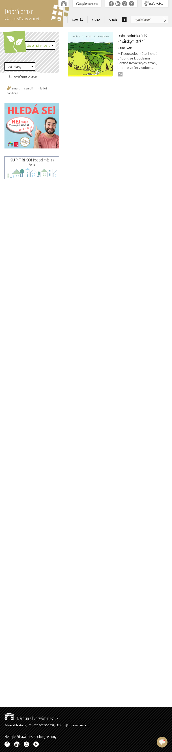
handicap (12, 93)
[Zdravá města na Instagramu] (27, 744)
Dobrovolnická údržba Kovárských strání (134, 38)
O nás (113, 19)
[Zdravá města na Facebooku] (7, 744)
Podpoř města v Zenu (31, 162)
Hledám (57, 19)
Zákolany (15, 66)
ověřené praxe (25, 76)
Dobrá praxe (23, 13)
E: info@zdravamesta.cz (73, 725)
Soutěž (77, 19)
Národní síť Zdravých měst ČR (37, 718)
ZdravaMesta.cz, (15, 725)
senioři (28, 88)
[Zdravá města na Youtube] (36, 744)
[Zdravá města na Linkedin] (17, 744)
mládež (42, 88)
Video (96, 19)
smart (16, 88)
